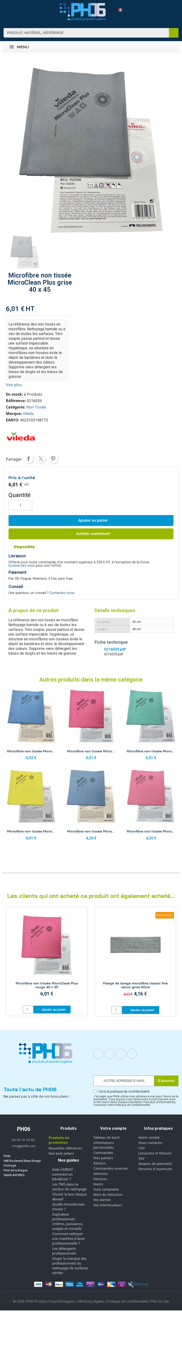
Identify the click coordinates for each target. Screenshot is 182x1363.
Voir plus (14, 384)
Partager (28, 458)
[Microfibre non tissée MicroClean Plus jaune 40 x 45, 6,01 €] (31, 806)
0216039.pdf (115, 649)
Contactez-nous (62, 593)
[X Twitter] (132, 1054)
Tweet (41, 458)
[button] (118, 12)
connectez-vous (22, 566)
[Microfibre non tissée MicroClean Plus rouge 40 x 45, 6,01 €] (91, 726)
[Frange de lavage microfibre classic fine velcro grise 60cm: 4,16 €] (135, 957)
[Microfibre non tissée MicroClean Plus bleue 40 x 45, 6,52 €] (31, 726)
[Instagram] (110, 1054)
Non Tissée (36, 407)
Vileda (28, 413)
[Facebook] (98, 1054)
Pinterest (53, 458)
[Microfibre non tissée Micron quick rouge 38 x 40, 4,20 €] (151, 806)
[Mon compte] (110, 12)
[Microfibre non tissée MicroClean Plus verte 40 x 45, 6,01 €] (151, 726)
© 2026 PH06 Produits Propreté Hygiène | (45, 1301)
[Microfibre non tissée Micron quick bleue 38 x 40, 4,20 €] (91, 806)
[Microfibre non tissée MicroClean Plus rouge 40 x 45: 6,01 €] (47, 957)
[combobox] (83, 33)
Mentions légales (91, 1301)
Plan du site (160, 1301)
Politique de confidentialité (127, 1301)
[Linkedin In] (121, 1054)
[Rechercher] (173, 33)
